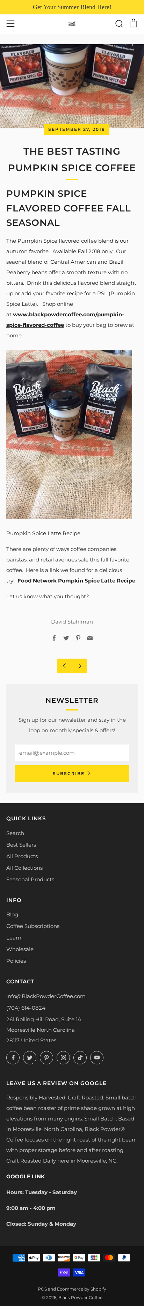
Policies (16, 960)
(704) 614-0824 (25, 1007)
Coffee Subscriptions (32, 926)
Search (15, 833)
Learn (13, 937)
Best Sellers (21, 844)
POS (42, 1289)
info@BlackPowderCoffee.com (46, 996)
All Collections (24, 867)
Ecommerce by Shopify (81, 1289)
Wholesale (20, 949)
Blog (12, 914)
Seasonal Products (30, 879)
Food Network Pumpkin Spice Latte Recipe (76, 580)
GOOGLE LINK (25, 1176)
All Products (22, 856)
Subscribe (69, 773)
